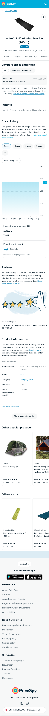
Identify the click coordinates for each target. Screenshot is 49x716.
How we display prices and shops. (28, 93)
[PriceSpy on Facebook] (21, 703)
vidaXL (23, 374)
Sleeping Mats (11, 11)
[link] (16, 459)
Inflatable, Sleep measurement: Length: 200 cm (24, 50)
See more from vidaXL (12, 406)
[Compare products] (44, 17)
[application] (24, 192)
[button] (5, 70)
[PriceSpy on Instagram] (27, 703)
